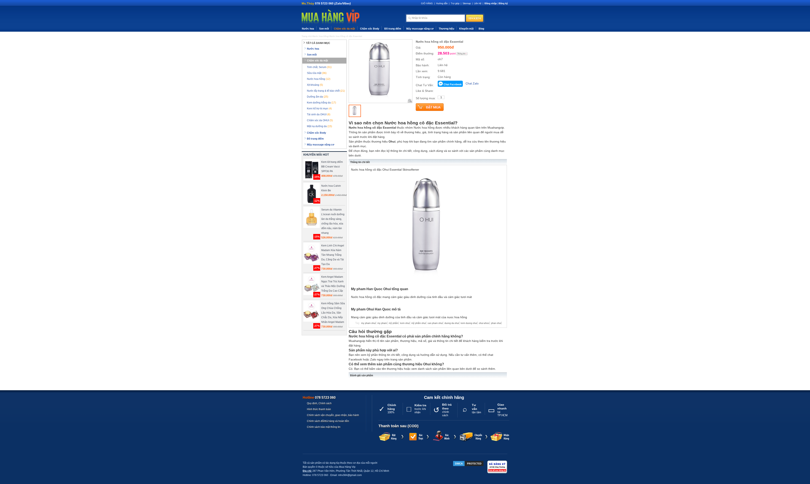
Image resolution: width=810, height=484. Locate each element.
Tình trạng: (423, 77)
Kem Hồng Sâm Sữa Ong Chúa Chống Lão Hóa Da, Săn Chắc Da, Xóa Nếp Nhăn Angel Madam (333, 313)
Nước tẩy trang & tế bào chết (326, 90)
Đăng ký (503, 3)
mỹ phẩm (393, 323)
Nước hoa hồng (318, 78)
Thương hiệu (446, 28)
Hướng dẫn (442, 3)
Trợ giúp (455, 3)
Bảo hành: (422, 65)
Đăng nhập (491, 3)
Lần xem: (422, 71)
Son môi (324, 28)
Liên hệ (477, 3)
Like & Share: (425, 90)
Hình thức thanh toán (319, 409)
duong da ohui (451, 323)
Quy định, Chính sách (319, 403)
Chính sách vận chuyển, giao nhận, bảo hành (333, 415)
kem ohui (404, 323)
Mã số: (420, 59)
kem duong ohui (469, 323)
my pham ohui (368, 323)
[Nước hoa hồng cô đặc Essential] (355, 111)
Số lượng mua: (426, 98)
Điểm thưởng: (425, 53)
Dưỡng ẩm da (317, 96)
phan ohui (496, 323)
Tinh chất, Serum (319, 67)
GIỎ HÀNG (427, 3)
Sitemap (467, 3)
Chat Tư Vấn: (425, 85)
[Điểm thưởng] (462, 53)
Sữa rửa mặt (317, 73)
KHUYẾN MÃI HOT (316, 154)
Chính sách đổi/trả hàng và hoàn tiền (328, 421)
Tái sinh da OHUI (318, 114)
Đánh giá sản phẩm (361, 375)
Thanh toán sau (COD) (398, 426)
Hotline (319, 397)
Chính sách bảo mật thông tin (323, 427)
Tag (357, 323)
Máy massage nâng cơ (420, 28)
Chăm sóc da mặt (344, 28)
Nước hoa (308, 28)
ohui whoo (484, 323)
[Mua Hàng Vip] (330, 16)
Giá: (418, 47)
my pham (382, 323)
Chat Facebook (453, 84)
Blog (481, 28)
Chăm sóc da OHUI (320, 120)
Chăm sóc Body (369, 28)
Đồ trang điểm (392, 28)
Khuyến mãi (466, 28)
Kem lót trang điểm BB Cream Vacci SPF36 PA (332, 166)
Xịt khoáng (315, 84)
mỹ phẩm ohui (418, 323)
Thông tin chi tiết (360, 162)
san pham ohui (435, 323)
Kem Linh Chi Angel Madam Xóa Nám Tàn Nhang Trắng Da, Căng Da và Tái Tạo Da (332, 255)
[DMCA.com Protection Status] (468, 463)
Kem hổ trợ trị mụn (319, 108)
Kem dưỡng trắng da (321, 102)
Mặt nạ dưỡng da (319, 126)
